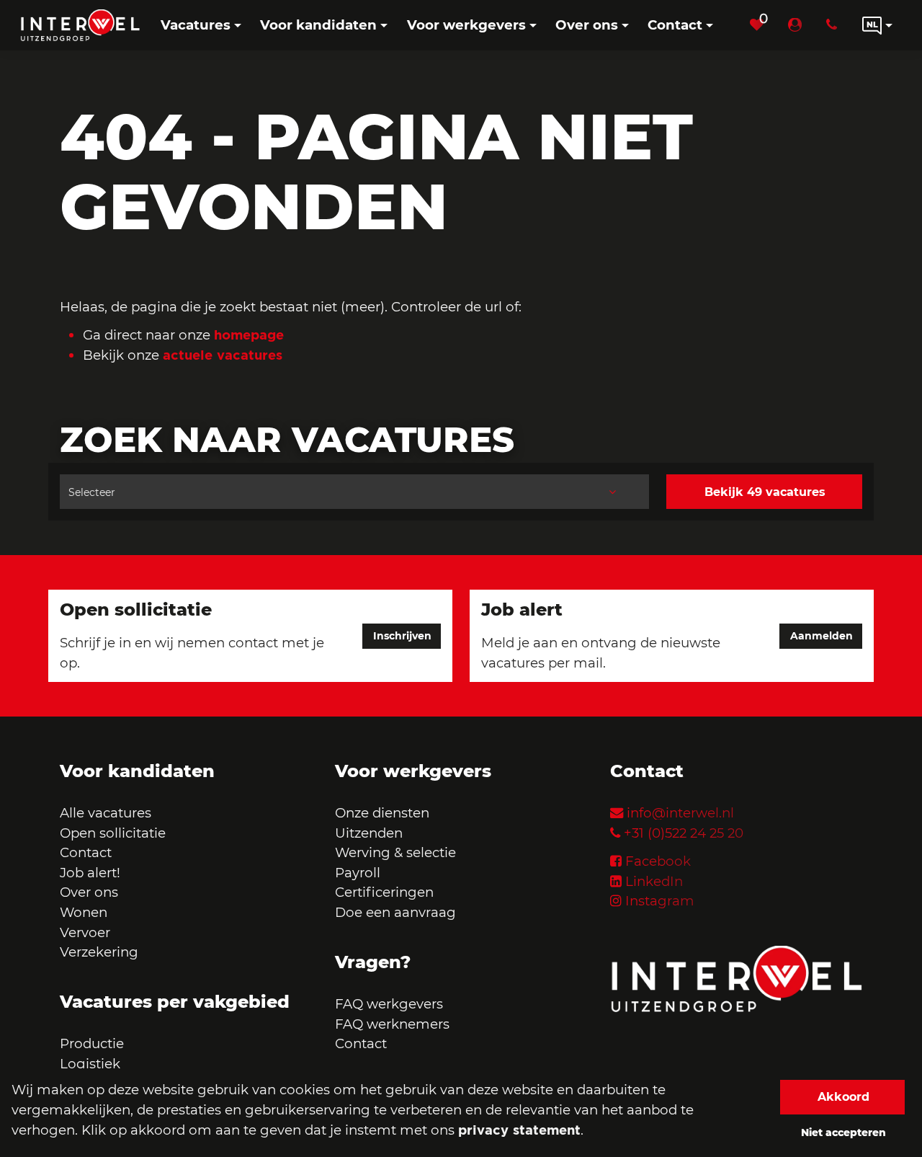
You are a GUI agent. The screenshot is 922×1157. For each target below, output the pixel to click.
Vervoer (85, 932)
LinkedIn (654, 881)
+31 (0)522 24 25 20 (683, 833)
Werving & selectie (395, 852)
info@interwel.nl (680, 812)
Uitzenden (369, 833)
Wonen (83, 912)
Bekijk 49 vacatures (764, 492)
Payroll (357, 872)
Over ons (89, 892)
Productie (93, 1043)
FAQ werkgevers (389, 1004)
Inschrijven (402, 635)
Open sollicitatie (113, 833)
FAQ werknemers (392, 1024)
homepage (249, 334)
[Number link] (834, 25)
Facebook (658, 861)
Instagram (659, 900)
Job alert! (90, 872)
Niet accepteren (843, 1132)
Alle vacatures (105, 812)
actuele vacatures (222, 354)
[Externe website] (798, 25)
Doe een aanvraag (395, 912)
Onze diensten (382, 812)
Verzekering (99, 952)
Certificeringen (384, 892)
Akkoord (843, 1097)
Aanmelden (821, 635)
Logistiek (90, 1063)
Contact (86, 852)
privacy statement (519, 1129)
